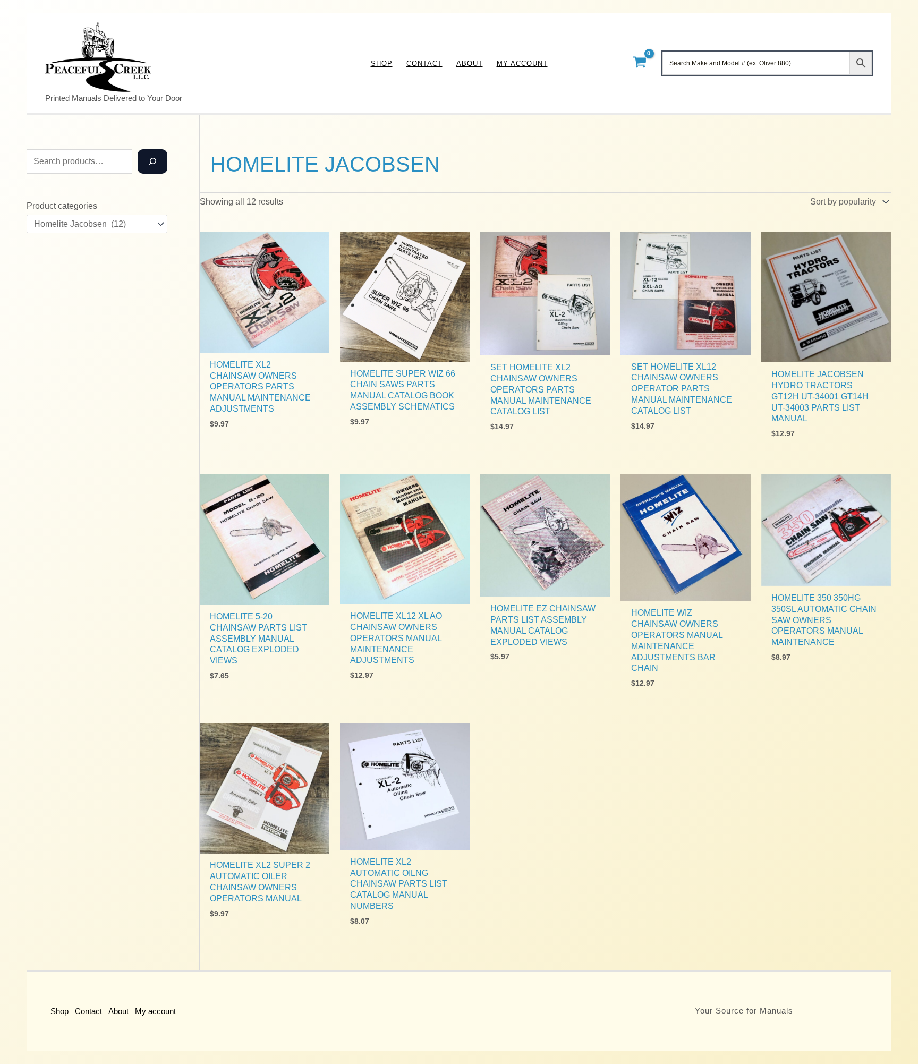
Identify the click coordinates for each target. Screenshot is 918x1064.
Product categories (62, 205)
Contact (88, 1011)
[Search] (152, 161)
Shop (59, 1011)
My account (155, 1011)
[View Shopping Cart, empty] (639, 63)
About (118, 1011)
